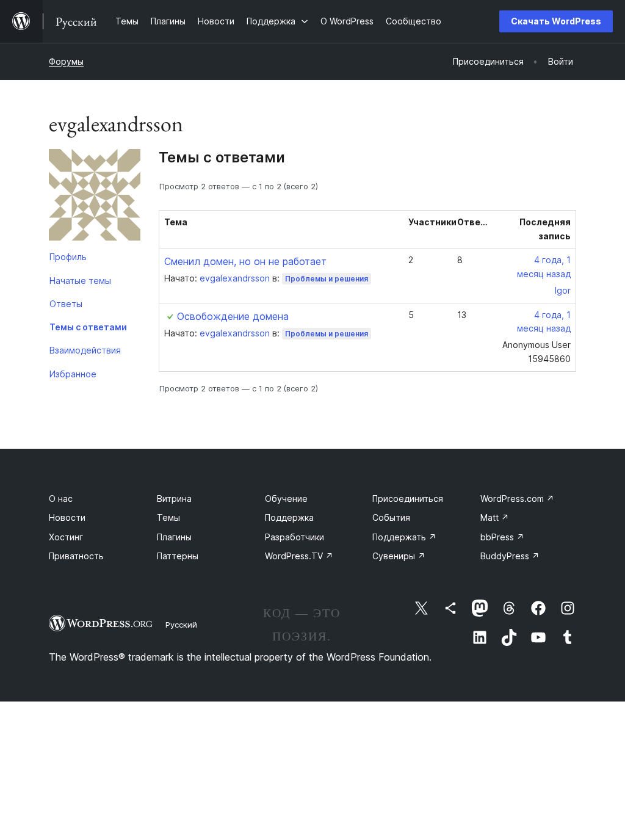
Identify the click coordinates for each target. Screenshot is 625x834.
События (391, 517)
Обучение (286, 498)
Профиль (68, 257)
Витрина (174, 498)
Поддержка (289, 517)
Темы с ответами (88, 327)
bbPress (502, 537)
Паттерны (177, 556)
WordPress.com (517, 498)
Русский (181, 624)
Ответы (65, 304)
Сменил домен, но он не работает (245, 261)
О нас (61, 498)
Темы (168, 517)
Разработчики (294, 537)
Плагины (174, 537)
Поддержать (404, 537)
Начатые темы (80, 280)
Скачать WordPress (556, 21)
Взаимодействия (85, 350)
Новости (67, 517)
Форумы (66, 61)
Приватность (76, 556)
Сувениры (398, 556)
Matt (494, 517)
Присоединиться (407, 498)
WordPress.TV (299, 556)
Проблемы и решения (326, 278)
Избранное (72, 374)
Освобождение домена (233, 316)
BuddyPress (510, 556)
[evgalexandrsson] (94, 197)
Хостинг (66, 537)
